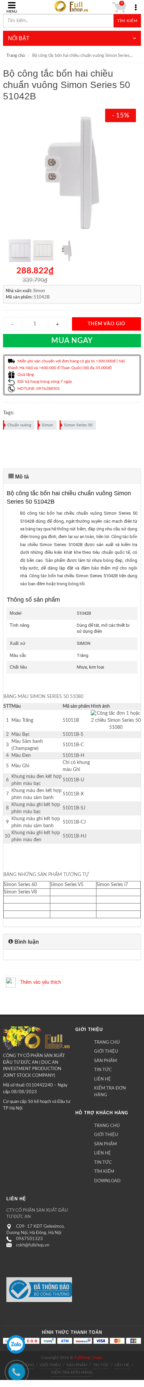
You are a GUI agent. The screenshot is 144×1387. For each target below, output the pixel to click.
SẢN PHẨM (105, 1061)
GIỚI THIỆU (106, 1051)
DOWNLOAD (107, 1181)
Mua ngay (72, 340)
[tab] (72, 476)
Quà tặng (25, 374)
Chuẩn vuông (19, 425)
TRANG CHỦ (107, 1042)
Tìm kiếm (127, 21)
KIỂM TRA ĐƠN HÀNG (110, 1091)
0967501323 (29, 1239)
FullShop (82, 1358)
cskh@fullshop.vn (32, 1245)
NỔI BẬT (18, 38)
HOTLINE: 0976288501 (38, 388)
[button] (72, 476)
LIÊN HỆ (102, 1079)
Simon (47, 425)
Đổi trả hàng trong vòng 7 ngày (44, 381)
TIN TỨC (103, 1070)
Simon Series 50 (78, 425)
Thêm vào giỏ (106, 324)
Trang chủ (15, 56)
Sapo (97, 1358)
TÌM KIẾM (104, 1171)
